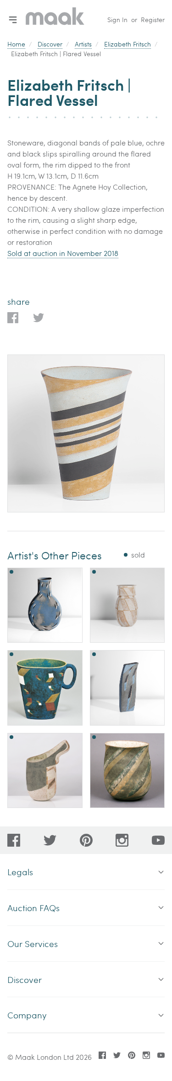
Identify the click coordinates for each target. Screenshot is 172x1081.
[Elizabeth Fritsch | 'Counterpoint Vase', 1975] (127, 605)
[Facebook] (13, 840)
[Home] (55, 19)
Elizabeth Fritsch (127, 44)
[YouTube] (158, 840)
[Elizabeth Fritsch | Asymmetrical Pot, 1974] (127, 770)
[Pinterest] (86, 840)
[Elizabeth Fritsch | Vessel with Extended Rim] (45, 770)
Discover (50, 44)
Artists (83, 44)
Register (153, 19)
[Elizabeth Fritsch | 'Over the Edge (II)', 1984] (127, 688)
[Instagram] (122, 840)
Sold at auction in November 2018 (62, 253)
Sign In (117, 19)
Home (16, 44)
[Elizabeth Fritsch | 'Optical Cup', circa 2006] (45, 688)
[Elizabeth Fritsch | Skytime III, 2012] (45, 605)
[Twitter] (50, 840)
